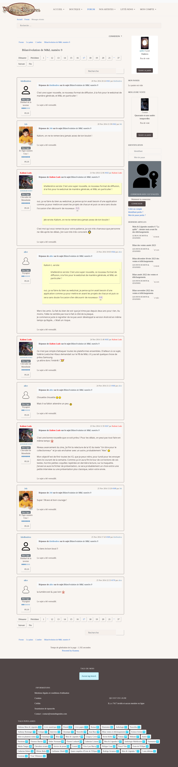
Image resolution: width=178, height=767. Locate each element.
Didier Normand (55, 742)
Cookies (38, 698)
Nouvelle (79, 732)
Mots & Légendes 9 (73, 737)
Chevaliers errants (41, 746)
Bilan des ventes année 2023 (144, 245)
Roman (93, 727)
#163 (107, 173)
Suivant (21, 64)
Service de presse (60, 746)
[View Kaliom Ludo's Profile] (26, 182)
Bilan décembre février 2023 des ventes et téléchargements (145, 259)
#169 (108, 537)
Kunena (75, 651)
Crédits (37, 703)
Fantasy (121, 737)
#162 (114, 124)
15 (71, 58)
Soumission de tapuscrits (45, 708)
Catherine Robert (24, 751)
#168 (114, 488)
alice (26, 252)
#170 (113, 580)
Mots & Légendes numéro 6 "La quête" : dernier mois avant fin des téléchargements (145, 229)
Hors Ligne (26, 99)
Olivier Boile (41, 751)
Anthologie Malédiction (133, 742)
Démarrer (22, 58)
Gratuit (74, 746)
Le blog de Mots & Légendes (140, 237)
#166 (113, 386)
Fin (30, 64)
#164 (113, 252)
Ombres (144, 54)
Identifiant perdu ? (135, 212)
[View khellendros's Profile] (26, 90)
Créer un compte (135, 209)
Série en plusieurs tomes (27, 737)
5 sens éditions (147, 751)
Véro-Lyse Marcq (89, 746)
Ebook (65, 727)
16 (77, 58)
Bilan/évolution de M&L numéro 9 (84, 85)
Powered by (67, 651)
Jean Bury (92, 732)
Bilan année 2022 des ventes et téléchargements (145, 275)
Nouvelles (133, 727)
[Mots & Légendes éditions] (21, 9)
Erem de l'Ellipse (139, 746)
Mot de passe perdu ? (137, 215)
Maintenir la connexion (140, 199)
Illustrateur (106, 727)
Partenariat (152, 742)
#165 (107, 340)
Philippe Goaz (107, 746)
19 (97, 58)
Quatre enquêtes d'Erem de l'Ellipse (84, 751)
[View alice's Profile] (26, 261)
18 (90, 58)
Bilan (58, 737)
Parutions (21, 742)
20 (103, 58)
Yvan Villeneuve (36, 756)
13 (58, 58)
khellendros (26, 81)
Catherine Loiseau (91, 742)
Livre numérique (50, 727)
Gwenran (21, 756)
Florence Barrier (37, 742)
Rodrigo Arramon (109, 751)
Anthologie (120, 727)
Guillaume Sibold (58, 751)
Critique (41, 732)
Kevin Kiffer (107, 737)
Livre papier (79, 727)
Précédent (35, 58)
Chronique (67, 732)
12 (52, 58)
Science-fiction (136, 732)
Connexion (136, 204)
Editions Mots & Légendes (28, 727)
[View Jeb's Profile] (26, 136)
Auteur (144, 737)
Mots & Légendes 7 (129, 751)
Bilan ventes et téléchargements (113, 732)
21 (109, 58)
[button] (59, 9)
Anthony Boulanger (25, 732)
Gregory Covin (91, 737)
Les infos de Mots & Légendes (140, 250)
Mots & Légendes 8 (111, 742)
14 (65, 58)
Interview (53, 732)
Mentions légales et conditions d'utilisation (52, 693)
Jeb (25, 124)
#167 (107, 426)
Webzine (133, 737)
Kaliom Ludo (26, 173)
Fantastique (46, 737)
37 (118, 58)
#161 (108, 81)
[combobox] (89, 25)
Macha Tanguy (23, 746)
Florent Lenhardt (73, 742)
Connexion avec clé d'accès (145, 194)
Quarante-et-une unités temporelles (145, 117)
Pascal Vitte (122, 746)
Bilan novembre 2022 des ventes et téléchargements (143, 291)
